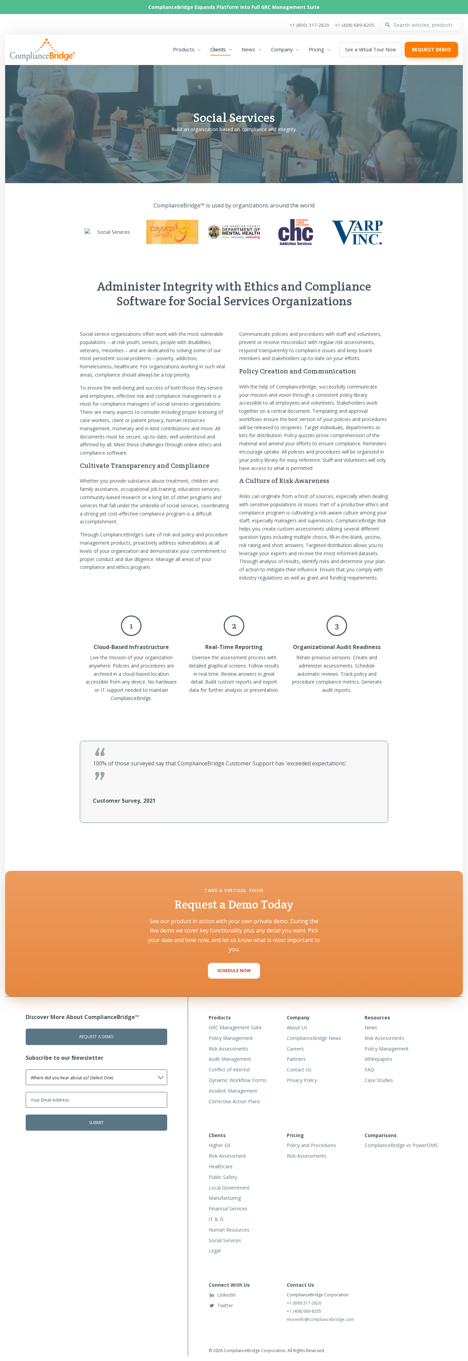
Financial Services (228, 1208)
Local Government (229, 1187)
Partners (296, 1059)
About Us (297, 1027)
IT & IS (216, 1219)
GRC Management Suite (235, 1027)
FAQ (369, 1069)
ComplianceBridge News (314, 1038)
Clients (218, 49)
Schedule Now (234, 971)
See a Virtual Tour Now (370, 50)
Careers (295, 1048)
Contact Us (299, 1069)
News (248, 49)
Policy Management (231, 1038)
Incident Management (233, 1090)
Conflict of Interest (229, 1069)
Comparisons (381, 1135)
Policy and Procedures (311, 1145)
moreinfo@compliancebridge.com (320, 1319)
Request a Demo (96, 1037)
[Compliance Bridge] (45, 50)
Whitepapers (378, 1059)
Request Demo (431, 50)
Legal (215, 1250)
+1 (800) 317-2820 (309, 25)
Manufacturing (225, 1198)
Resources (377, 1017)
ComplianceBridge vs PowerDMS (401, 1145)
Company (282, 49)
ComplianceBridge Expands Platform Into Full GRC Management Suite (234, 7)
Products (183, 49)
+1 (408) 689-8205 (354, 25)
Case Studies (379, 1080)
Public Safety (223, 1177)
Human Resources (229, 1229)
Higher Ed (219, 1145)
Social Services (225, 1240)
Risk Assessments (228, 1048)
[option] (234, 782)
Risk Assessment (227, 1156)
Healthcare (221, 1166)
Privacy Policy (302, 1080)
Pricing (316, 49)
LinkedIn (226, 1295)
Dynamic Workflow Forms (238, 1080)
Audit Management (230, 1059)
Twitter (225, 1305)
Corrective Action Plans (234, 1101)
